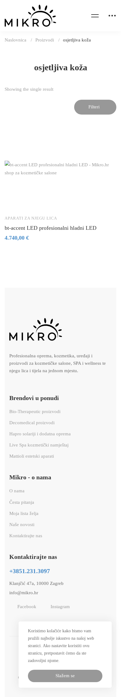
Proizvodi (44, 39)
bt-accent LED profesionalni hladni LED (50, 228)
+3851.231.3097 (29, 571)
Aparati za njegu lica (31, 218)
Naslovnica (15, 39)
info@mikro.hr (23, 592)
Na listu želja (33, 201)
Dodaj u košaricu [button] (15, 201)
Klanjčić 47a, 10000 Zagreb (36, 583)
